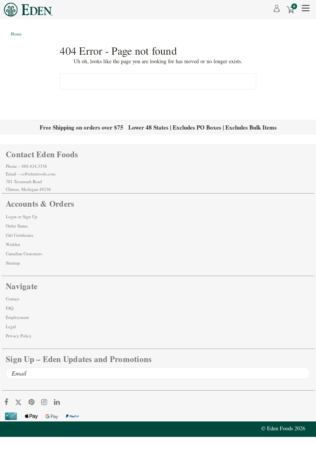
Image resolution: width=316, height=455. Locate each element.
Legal (11, 326)
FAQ (9, 308)
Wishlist (13, 244)
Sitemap (13, 263)
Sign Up (30, 216)
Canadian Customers (24, 253)
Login (11, 216)
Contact (12, 299)
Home (16, 34)
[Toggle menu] (305, 10)
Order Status (17, 226)
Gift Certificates (19, 235)
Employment (17, 317)
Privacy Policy (19, 336)
